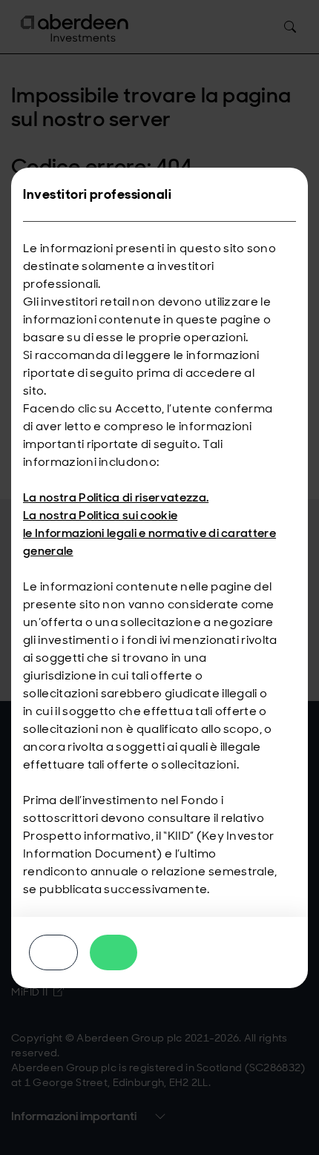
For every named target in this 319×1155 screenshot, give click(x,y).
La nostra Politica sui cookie (100, 515)
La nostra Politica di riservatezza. (115, 497)
